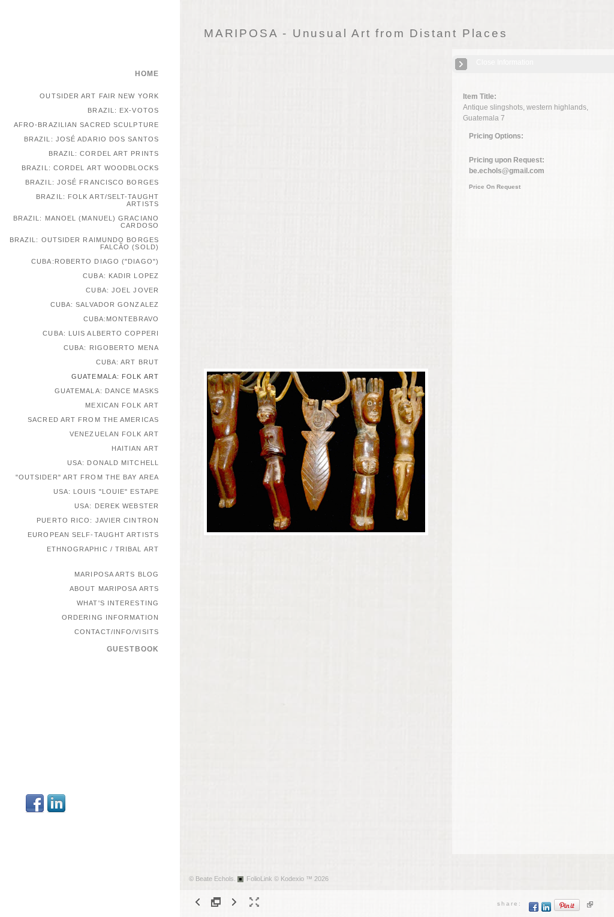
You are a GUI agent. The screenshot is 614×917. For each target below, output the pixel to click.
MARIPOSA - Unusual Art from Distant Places (356, 33)
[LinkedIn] (56, 811)
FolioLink (259, 878)
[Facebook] (35, 811)
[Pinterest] (567, 909)
